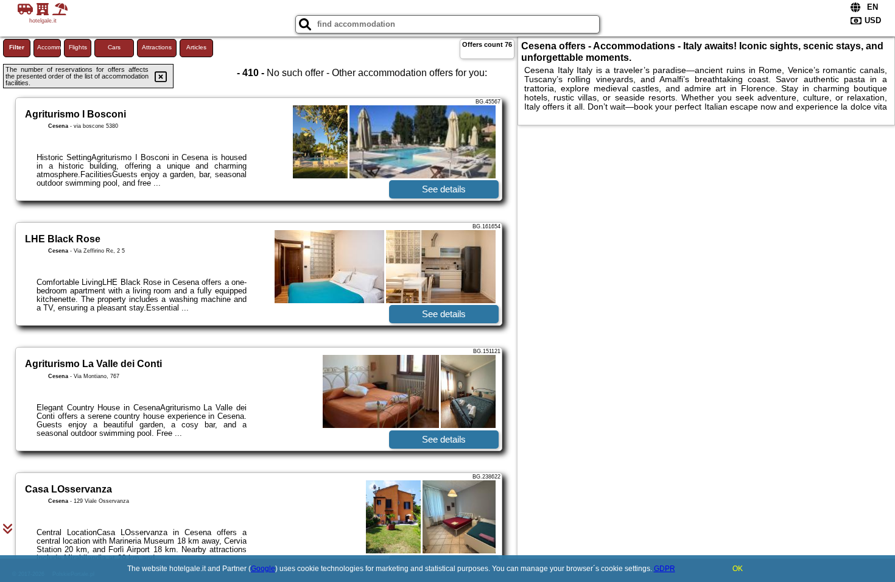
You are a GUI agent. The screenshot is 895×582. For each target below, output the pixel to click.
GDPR (664, 568)
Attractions (157, 47)
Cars (114, 47)
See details (444, 189)
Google (263, 568)
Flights (78, 47)
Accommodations (49, 47)
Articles (196, 47)
